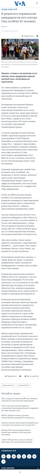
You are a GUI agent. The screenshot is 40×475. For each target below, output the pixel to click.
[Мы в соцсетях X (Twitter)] (8, 456)
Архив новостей (9, 10)
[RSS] (24, 456)
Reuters (4, 27)
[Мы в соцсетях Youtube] (14, 456)
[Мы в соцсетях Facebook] (3, 456)
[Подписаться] (34, 456)
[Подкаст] (29, 456)
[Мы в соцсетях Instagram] (19, 456)
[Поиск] (20, 472)
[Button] (28, 36)
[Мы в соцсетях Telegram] (3, 462)
